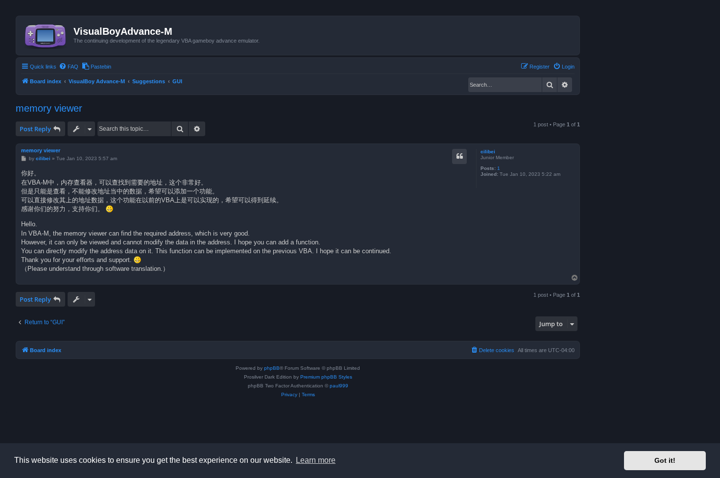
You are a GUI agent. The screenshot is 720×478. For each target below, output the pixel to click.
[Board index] (46, 34)
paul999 (339, 385)
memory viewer (49, 108)
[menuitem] (68, 66)
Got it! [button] (664, 460)
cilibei (487, 151)
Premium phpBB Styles (326, 377)
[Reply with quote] (459, 156)
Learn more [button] (316, 460)
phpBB (272, 368)
